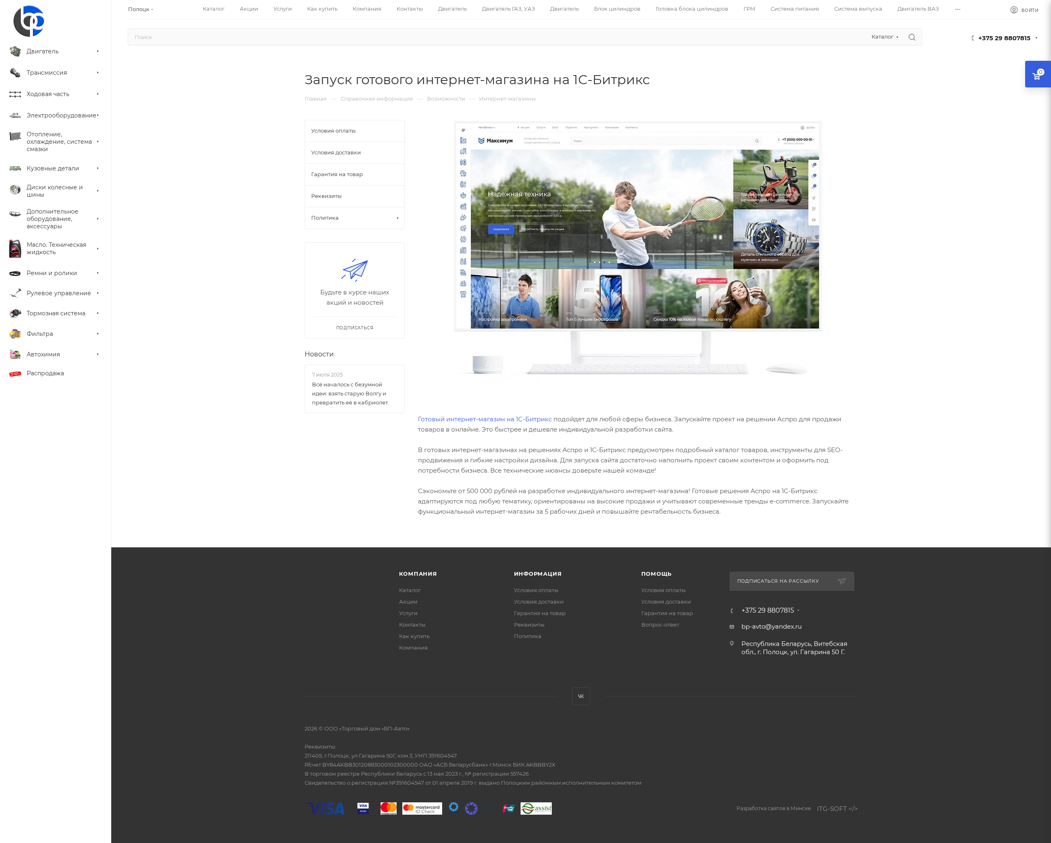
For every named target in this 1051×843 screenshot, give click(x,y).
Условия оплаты (536, 590)
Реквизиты (529, 624)
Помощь (656, 573)
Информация (538, 573)
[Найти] (912, 37)
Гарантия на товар (540, 613)
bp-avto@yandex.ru (771, 626)
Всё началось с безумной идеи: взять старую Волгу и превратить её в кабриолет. (350, 393)
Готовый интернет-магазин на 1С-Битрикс (485, 419)
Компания (418, 573)
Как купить (414, 636)
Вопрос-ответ (660, 624)
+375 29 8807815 (1004, 38)
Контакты (412, 624)
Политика (528, 636)
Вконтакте (581, 696)
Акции (408, 601)
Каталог (410, 590)
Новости (319, 354)
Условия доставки (539, 601)
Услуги (408, 613)
